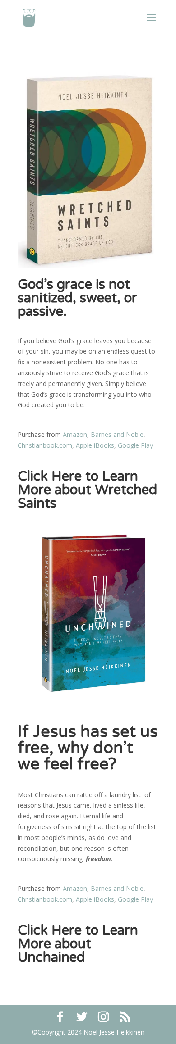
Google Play (135, 445)
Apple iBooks (95, 445)
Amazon (75, 434)
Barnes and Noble (117, 434)
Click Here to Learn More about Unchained (78, 944)
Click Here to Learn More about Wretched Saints (87, 490)
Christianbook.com (45, 445)
